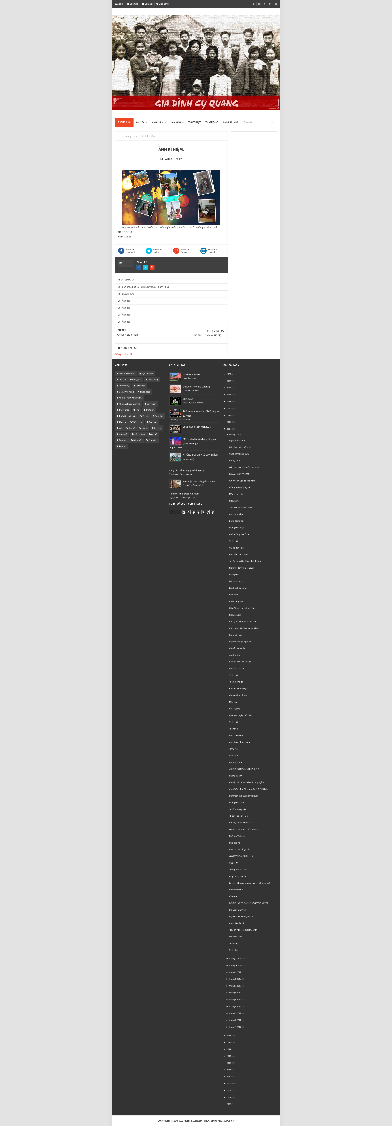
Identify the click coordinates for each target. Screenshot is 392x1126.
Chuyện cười (128, 293)
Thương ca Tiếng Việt (238, 815)
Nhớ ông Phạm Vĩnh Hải (129, 403)
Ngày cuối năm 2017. (238, 440)
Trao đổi (159, 416)
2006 (229, 1104)
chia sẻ (131, 428)
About (120, 3)
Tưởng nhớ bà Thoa (238, 869)
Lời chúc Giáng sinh (238, 587)
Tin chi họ (233, 943)
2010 (229, 1076)
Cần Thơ (233, 896)
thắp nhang (139, 434)
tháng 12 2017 (235, 434)
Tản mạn (153, 422)
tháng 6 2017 (235, 992)
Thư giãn (150, 409)
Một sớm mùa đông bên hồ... (242, 916)
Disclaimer (163, 3)
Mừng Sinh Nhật (236, 802)
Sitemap (133, 3)
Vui (120, 428)
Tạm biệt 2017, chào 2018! (240, 507)
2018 (229, 422)
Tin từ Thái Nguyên (238, 809)
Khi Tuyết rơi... (235, 708)
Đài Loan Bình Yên (237, 909)
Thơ (137, 409)
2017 (229, 428)
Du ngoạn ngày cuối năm (240, 715)
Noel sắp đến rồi (236, 668)
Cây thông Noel (236, 601)
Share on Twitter (157, 250)
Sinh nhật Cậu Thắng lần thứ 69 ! (199, 481)
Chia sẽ (122, 379)
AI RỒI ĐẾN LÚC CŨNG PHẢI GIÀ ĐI (244, 769)
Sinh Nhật (233, 950)
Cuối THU (233, 862)
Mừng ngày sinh (236, 494)
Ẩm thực (122, 446)
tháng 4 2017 (235, 1006)
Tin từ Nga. (234, 748)
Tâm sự (122, 422)
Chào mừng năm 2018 (239, 453)
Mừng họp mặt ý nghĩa (239, 487)
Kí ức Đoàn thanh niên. (239, 742)
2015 (229, 1042)
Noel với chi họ (236, 735)
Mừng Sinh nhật (236, 527)
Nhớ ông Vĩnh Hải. (237, 836)
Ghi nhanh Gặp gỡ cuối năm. (242, 480)
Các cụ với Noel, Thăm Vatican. (243, 621)
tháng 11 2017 (235, 958)
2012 (229, 1063)
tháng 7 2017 (235, 985)
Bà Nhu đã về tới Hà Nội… (209, 335)
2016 (229, 1035)
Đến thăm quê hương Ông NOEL (243, 795)
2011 (229, 1069)
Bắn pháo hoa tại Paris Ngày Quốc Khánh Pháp (145, 286)
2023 (229, 387)
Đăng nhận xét (123, 354)
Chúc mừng (124, 385)
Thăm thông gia (236, 681)
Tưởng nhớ (137, 422)
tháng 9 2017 (235, 972)
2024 (229, 381)
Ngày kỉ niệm (235, 614)
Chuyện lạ (136, 379)
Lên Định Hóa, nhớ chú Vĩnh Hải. (243, 829)
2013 (229, 1056)
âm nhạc (123, 440)
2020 (229, 408)
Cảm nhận (140, 385)
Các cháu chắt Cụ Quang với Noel (244, 628)
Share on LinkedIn (212, 250)
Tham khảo (124, 409)
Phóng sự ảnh (235, 775)
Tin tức (146, 416)
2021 (229, 401)
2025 (229, 374)
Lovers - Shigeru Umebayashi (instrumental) (249, 883)
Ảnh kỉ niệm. (234, 655)
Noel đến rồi (234, 842)
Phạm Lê (141, 262)
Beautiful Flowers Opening (197, 386)
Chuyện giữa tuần (127, 334)
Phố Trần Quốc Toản (238, 554)
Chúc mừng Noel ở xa (239, 534)
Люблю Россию (191, 374)
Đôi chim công (235, 936)
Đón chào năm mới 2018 (240, 447)
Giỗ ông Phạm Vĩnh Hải (239, 822)
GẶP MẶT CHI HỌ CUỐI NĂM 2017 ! (244, 467)
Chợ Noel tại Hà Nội (238, 695)
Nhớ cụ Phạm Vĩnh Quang (130, 397)
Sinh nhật (233, 541)
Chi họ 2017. (234, 460)
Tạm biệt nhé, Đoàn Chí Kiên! (184, 493)
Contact (148, 3)
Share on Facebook (130, 250)
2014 (229, 1049)
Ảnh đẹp (126, 300)
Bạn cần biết (147, 373)
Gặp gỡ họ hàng (126, 391)
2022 (229, 394)
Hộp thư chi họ (236, 514)
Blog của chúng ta (127, 373)
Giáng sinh (234, 574)
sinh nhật (123, 434)
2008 (229, 1090)
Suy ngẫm (151, 403)
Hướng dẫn (145, 391)
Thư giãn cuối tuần (127, 416)
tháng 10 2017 (235, 965)
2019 (229, 415)
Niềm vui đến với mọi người (241, 567)
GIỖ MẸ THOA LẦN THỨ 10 (241, 856)
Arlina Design (226, 1120)
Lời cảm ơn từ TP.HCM (239, 474)
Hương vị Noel (235, 762)
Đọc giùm (153, 440)
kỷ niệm (157, 428)
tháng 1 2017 (235, 1027)
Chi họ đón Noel (236, 547)
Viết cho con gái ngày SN (240, 641)
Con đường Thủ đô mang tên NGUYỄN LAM (248, 789)
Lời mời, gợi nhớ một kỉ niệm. (242, 608)
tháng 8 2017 (235, 978)
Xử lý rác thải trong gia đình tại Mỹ (187, 470)
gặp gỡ (144, 428)
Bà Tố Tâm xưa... (236, 520)
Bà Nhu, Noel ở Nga (238, 688)
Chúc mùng (153, 379)
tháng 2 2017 (235, 1020)
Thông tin (233, 728)
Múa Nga (233, 702)
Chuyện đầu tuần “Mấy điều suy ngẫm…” (247, 782)
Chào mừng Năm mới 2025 (197, 426)
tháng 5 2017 (235, 999)
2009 (229, 1083)
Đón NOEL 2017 (236, 581)
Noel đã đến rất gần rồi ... (240, 849)
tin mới (154, 434)
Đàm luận (137, 440)
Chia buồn (188, 398)
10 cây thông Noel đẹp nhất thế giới (245, 561)
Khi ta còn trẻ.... (236, 634)
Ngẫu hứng (234, 500)
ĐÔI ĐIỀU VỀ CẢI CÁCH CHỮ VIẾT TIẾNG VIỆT (248, 903)
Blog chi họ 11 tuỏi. (237, 876)
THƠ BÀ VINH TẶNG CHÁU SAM (243, 930)
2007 (229, 1097)
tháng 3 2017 (235, 1013)
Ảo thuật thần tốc (237, 923)
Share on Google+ (185, 250)
